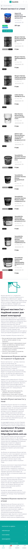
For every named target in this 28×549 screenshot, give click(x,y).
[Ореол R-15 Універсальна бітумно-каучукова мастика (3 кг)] (7, 18)
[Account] (26, 2)
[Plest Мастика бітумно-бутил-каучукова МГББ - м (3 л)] (7, 118)
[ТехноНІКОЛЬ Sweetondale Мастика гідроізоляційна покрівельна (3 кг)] (7, 241)
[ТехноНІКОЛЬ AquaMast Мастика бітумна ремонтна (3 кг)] (7, 160)
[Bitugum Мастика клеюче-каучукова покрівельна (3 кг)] (7, 80)
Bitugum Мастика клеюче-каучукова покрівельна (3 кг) (20, 77)
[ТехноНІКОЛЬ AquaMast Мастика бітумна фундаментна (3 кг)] (7, 179)
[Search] (5, 2)
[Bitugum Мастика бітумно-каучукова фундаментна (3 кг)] (7, 41)
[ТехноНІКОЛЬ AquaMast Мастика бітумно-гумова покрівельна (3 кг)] (7, 201)
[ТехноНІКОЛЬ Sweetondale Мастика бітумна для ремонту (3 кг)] (7, 221)
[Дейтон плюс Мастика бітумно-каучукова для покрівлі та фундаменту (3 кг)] (7, 138)
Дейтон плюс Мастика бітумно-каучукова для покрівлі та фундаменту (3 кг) (20, 137)
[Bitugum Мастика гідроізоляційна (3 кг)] (7, 61)
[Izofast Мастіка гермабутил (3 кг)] (7, 99)
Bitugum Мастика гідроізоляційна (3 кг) (20, 58)
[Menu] (2, 2)
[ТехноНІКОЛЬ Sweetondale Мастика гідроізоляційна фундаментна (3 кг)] (7, 262)
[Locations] (23, 2)
